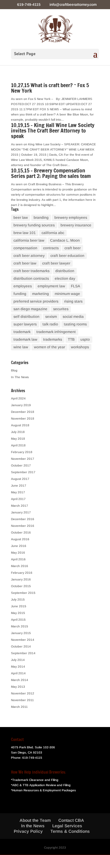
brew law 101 (24, 233)
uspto (85, 339)
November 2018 (22, 418)
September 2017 (23, 472)
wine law (20, 347)
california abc (53, 233)
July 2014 (18, 660)
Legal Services (67, 825)
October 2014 (21, 646)
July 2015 (18, 599)
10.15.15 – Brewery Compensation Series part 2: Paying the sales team (51, 173)
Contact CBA (71, 820)
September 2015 (23, 592)
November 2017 (22, 458)
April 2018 (18, 445)
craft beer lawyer (56, 263)
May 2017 (18, 492)
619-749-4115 (32, 757)
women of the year (49, 347)
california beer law (28, 240)
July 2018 (18, 432)
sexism (51, 316)
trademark (22, 332)
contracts (51, 248)
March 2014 (19, 680)
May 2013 (18, 686)
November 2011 (22, 700)
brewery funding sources (34, 225)
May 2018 (18, 438)
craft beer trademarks (31, 271)
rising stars (73, 301)
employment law (51, 286)
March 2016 (19, 566)
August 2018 (20, 425)
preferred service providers (35, 301)
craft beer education (67, 256)
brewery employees (70, 217)
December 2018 (22, 411)
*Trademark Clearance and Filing (34, 780)
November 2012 (22, 693)
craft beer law (24, 263)
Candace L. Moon (65, 240)
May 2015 (18, 613)
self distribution (26, 316)
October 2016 (21, 532)
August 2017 (20, 479)
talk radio (50, 324)
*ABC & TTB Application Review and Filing (41, 785)
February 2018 (21, 452)
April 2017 (18, 499)
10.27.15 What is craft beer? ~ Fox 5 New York (50, 87)
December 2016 (22, 519)
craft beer (72, 248)
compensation (25, 248)
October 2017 (21, 465)
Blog (14, 370)
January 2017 (21, 512)
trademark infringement (56, 332)
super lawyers (25, 324)
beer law (20, 217)
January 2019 (21, 405)
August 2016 (20, 539)
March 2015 (19, 626)
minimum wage (67, 294)
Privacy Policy (28, 831)
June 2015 (18, 606)
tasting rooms (75, 324)
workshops (80, 347)
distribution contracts (31, 278)
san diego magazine (30, 309)
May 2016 (18, 552)
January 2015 (21, 633)
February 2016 (21, 572)
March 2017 (19, 505)
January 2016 (21, 579)
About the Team (35, 820)
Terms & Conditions (70, 831)
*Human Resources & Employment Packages (43, 790)
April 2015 (18, 619)
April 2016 (18, 559)
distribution (64, 271)
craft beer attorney (29, 256)
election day (65, 278)
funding (19, 294)
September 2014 (23, 653)
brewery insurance (76, 225)
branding (41, 217)
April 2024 (18, 398)
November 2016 (22, 525)
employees (22, 286)
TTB (71, 339)
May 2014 (18, 666)
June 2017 (18, 485)
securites (60, 309)
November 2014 (22, 639)
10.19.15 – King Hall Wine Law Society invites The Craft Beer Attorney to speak (52, 130)
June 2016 (18, 546)
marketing (40, 294)
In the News (33, 825)
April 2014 (18, 673)
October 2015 (21, 586)
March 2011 (19, 706)
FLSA (75, 286)
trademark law (25, 339)
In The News (20, 377)
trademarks (52, 339)
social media (73, 316)
